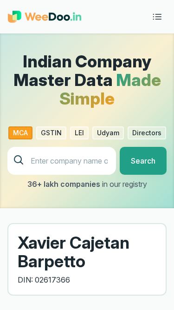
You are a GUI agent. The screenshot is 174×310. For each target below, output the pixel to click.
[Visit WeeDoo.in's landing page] (44, 16)
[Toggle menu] (157, 16)
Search (143, 160)
